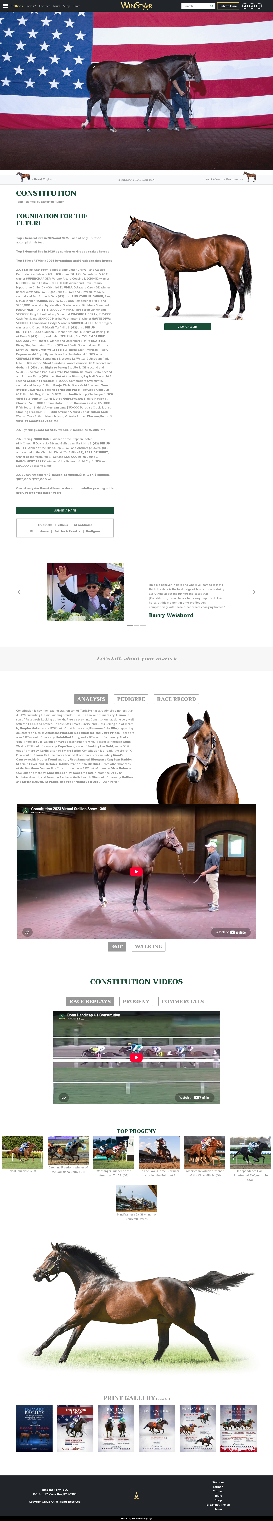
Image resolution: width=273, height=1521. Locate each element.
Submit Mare (228, 6)
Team (76, 6)
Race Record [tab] (176, 699)
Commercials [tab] (183, 1001)
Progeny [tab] (136, 1001)
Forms (30, 6)
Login (150, 1518)
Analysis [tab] (91, 699)
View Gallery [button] (188, 326)
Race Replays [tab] (90, 1001)
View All (162, 1399)
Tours (56, 6)
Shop (66, 6)
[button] (45, 525)
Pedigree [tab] (131, 699)
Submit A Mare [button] (65, 510)
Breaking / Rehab (218, 1504)
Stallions (17, 6)
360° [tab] (117, 946)
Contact (44, 6)
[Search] (211, 6)
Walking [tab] (148, 946)
